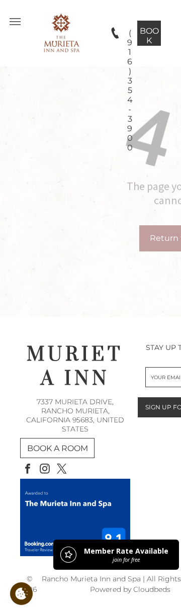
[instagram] (44, 470)
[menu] (15, 22)
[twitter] (61, 470)
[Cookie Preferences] (21, 593)
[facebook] (27, 470)
